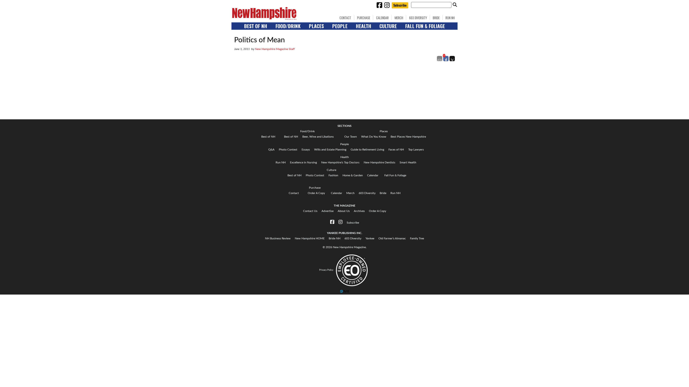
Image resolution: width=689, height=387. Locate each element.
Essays (306, 149)
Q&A (271, 149)
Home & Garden (353, 175)
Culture (388, 26)
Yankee (369, 238)
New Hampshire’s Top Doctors (340, 162)
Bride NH (334, 238)
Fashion (333, 175)
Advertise (328, 211)
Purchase (363, 17)
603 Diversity (418, 17)
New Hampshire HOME (310, 238)
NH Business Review (278, 238)
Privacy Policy (326, 270)
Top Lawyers (416, 149)
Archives (359, 211)
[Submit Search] (455, 5)
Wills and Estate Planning (330, 149)
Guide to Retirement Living (367, 149)
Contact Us (310, 211)
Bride (436, 17)
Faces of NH (396, 149)
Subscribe (400, 5)
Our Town (350, 136)
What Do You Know (373, 136)
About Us (344, 211)
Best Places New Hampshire (408, 136)
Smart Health (408, 162)
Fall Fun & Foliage (425, 26)
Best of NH (255, 26)
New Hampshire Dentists (379, 162)
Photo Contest (288, 149)
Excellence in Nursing (303, 162)
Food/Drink (288, 26)
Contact (345, 17)
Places (316, 26)
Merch (399, 17)
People (340, 26)
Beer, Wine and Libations (318, 136)
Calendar (382, 17)
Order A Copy (316, 193)
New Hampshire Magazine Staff (275, 49)
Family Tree (417, 238)
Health (363, 26)
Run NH (450, 17)
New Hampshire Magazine (280, 13)
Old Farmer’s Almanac (392, 238)
